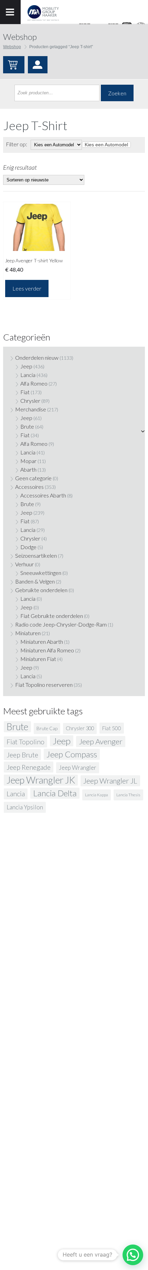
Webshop (12, 46)
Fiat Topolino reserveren (44, 684)
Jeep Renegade (29, 767)
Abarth (28, 469)
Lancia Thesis (128, 794)
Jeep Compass (71, 754)
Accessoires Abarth (43, 495)
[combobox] (106, 144)
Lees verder (26, 288)
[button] (133, 1255)
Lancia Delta (55, 793)
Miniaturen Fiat (38, 658)
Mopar (28, 461)
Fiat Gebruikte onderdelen (51, 615)
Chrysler (30, 400)
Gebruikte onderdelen (41, 590)
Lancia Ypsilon (25, 807)
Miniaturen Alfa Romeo (47, 650)
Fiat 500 (111, 728)
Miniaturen (28, 633)
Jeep (26, 366)
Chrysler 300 (80, 728)
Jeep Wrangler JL (110, 780)
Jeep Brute (22, 755)
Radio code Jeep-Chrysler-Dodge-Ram (61, 624)
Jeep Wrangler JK (41, 780)
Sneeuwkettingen (40, 572)
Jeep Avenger (101, 741)
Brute (27, 426)
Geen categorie (33, 478)
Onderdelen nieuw (37, 357)
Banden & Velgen (35, 581)
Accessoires (29, 486)
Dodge (28, 547)
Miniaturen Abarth (41, 641)
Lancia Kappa (96, 794)
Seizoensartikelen (36, 555)
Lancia (27, 374)
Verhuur (24, 564)
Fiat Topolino (25, 742)
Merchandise (30, 409)
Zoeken (117, 93)
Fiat (25, 392)
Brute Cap (46, 728)
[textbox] (106, 144)
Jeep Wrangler (77, 767)
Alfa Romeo (33, 383)
